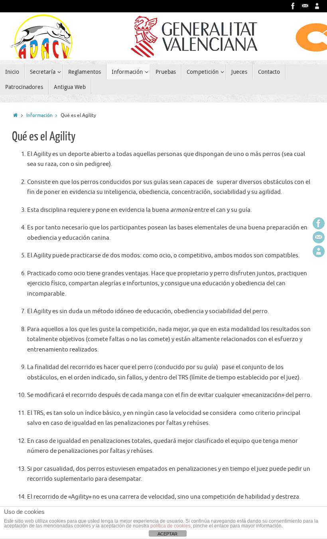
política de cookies (170, 526)
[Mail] (305, 6)
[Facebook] (293, 6)
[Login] (317, 6)
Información (39, 115)
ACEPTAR (167, 533)
